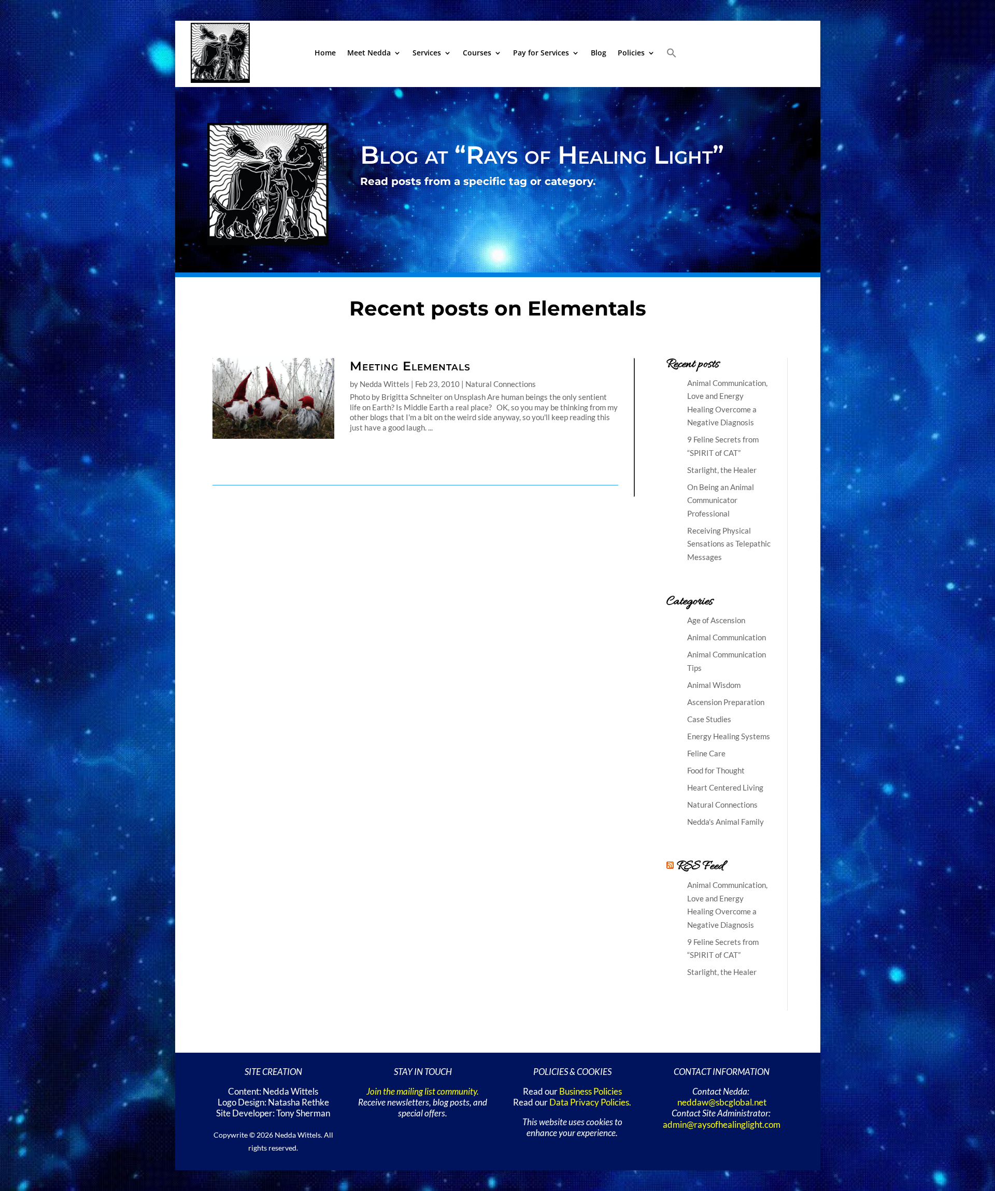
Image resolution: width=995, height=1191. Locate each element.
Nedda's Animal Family (725, 821)
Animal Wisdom (714, 685)
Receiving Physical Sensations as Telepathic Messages (729, 544)
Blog (598, 53)
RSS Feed (700, 866)
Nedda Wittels (384, 384)
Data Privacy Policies (589, 1102)
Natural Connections (500, 384)
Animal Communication (726, 637)
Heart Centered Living (725, 787)
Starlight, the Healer (722, 470)
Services (427, 53)
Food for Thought (716, 770)
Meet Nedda (369, 53)
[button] (671, 53)
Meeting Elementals (410, 366)
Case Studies (709, 719)
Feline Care (706, 753)
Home (325, 53)
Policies (631, 53)
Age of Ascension (716, 620)
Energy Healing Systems (728, 736)
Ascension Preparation (725, 702)
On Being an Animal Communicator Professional (720, 500)
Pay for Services (541, 53)
